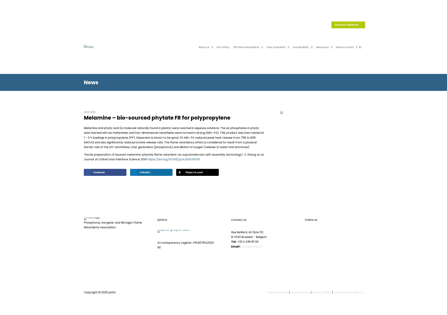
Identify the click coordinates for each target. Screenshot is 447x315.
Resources (322, 47)
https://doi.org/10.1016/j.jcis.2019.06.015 (174, 159)
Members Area (278, 292)
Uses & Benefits (276, 47)
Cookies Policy (300, 292)
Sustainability (301, 47)
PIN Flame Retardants (246, 47)
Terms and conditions (348, 292)
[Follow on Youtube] (314, 232)
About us (204, 47)
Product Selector (347, 25)
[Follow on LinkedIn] (307, 232)
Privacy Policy (321, 292)
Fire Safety (223, 47)
